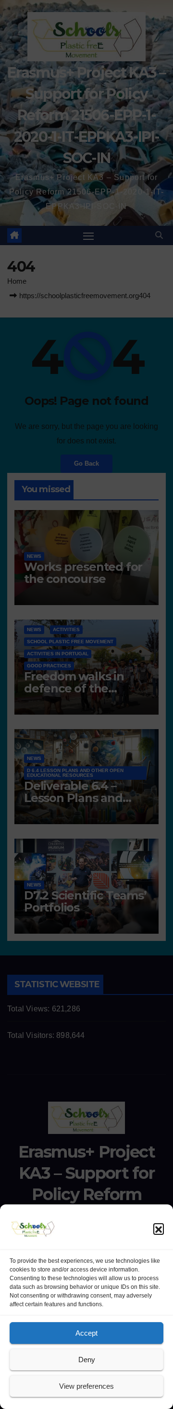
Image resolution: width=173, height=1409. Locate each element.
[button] (158, 1228)
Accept (86, 1333)
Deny (86, 1359)
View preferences (86, 1386)
